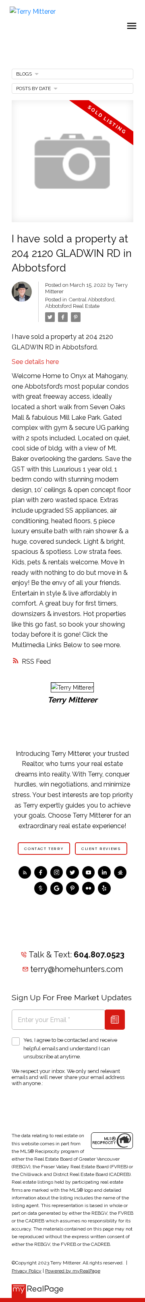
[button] (44, 848)
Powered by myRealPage (72, 1271)
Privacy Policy (26, 1271)
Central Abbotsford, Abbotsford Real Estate (80, 302)
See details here (35, 362)
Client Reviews (100, 848)
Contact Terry (43, 848)
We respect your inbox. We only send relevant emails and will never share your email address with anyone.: (68, 1077)
